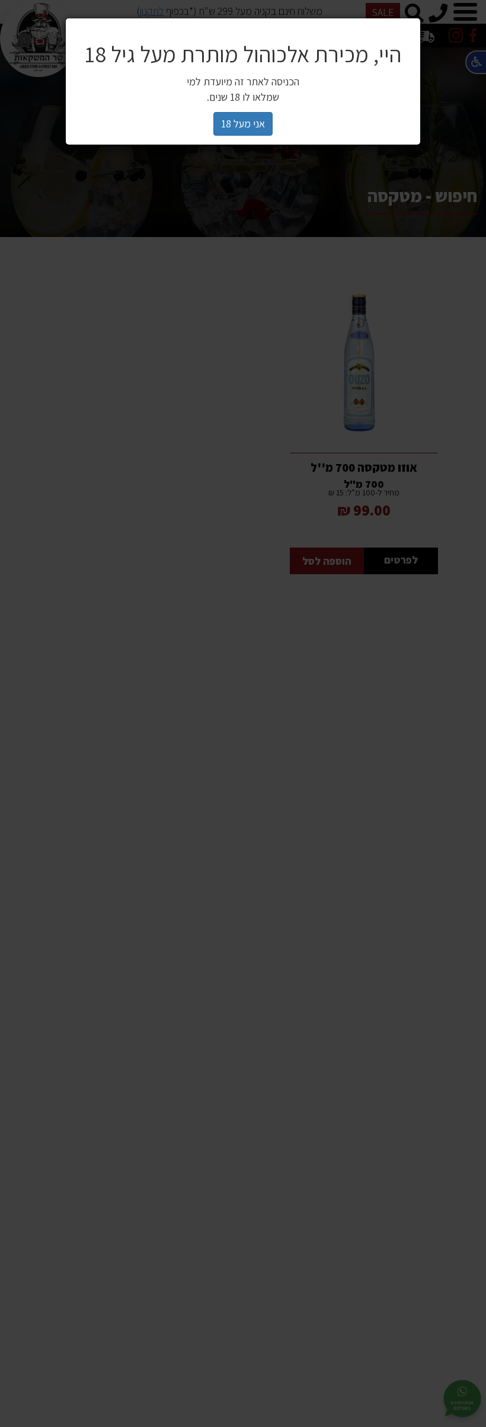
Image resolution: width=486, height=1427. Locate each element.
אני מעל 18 (243, 123)
